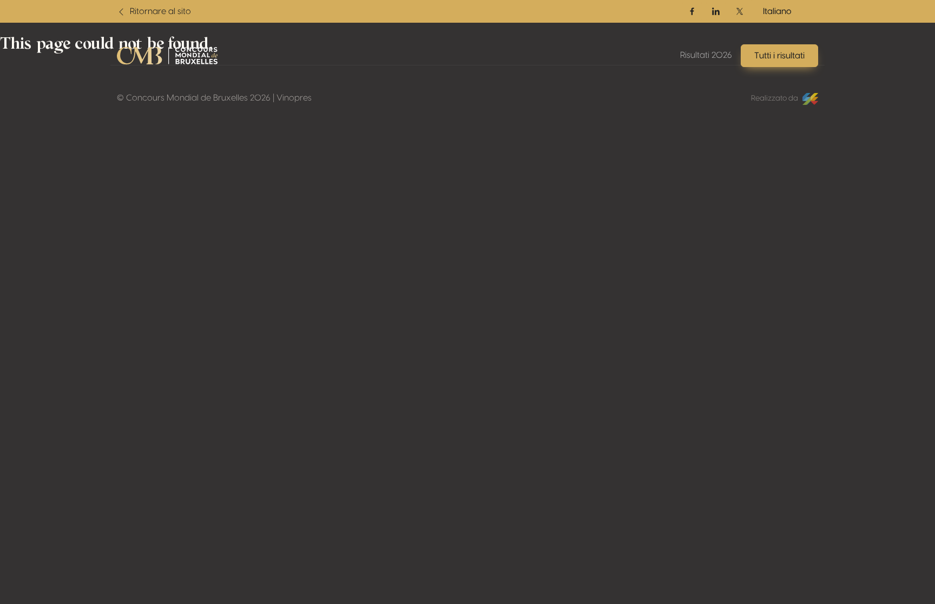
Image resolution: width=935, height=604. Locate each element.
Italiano (777, 11)
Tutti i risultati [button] (779, 55)
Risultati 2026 (706, 55)
